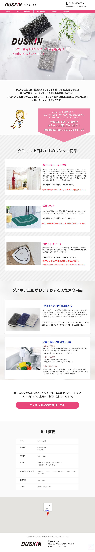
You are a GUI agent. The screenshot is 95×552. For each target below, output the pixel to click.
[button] (23, 178)
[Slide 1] (45, 75)
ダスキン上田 (30, 5)
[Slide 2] (47, 75)
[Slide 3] (49, 75)
